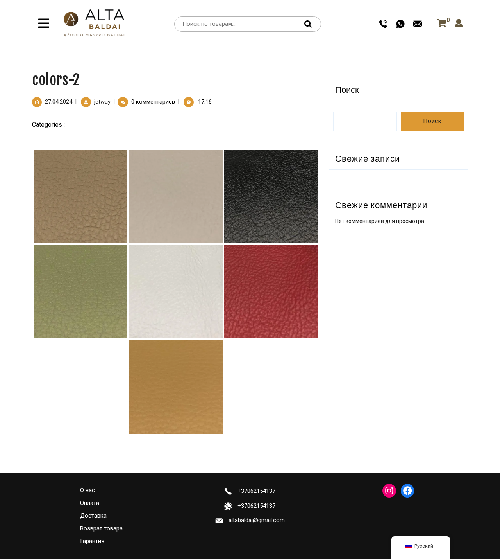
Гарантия (92, 541)
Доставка (93, 515)
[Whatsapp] (400, 23)
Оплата (89, 503)
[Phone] (383, 23)
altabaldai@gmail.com (257, 520)
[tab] (43, 23)
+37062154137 (256, 490)
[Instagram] (389, 490)
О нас (87, 490)
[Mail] (417, 23)
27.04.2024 (58, 101)
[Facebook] (407, 490)
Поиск (310, 24)
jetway (102, 101)
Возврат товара (101, 528)
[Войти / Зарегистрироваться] (459, 24)
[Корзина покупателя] (440, 23)
